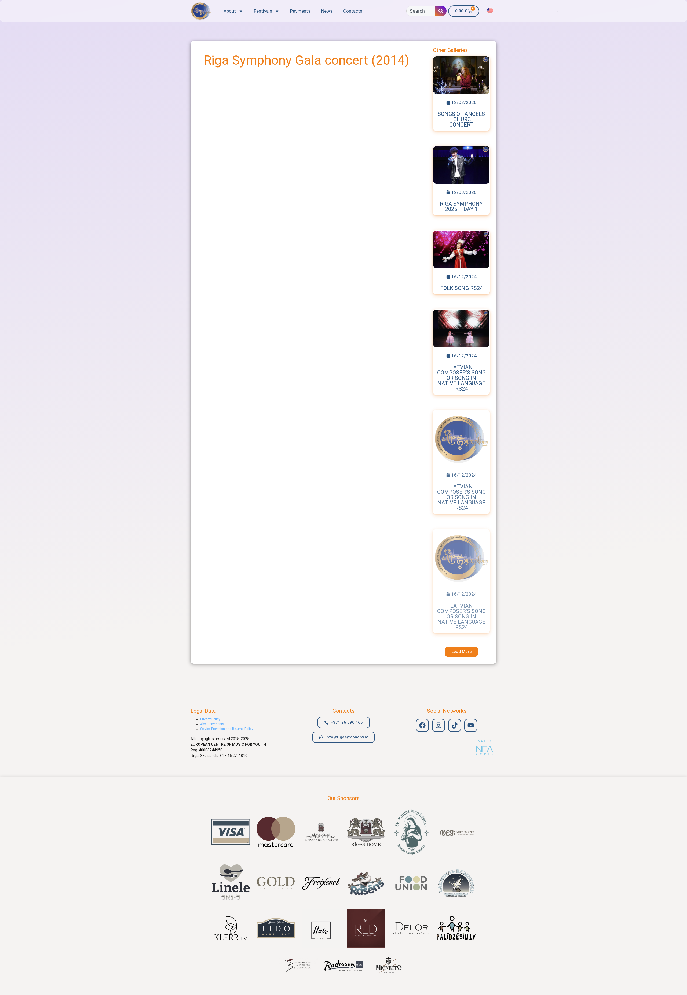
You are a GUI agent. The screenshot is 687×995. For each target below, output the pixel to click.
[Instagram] (438, 725)
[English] (490, 10)
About (230, 11)
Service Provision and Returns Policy (226, 729)
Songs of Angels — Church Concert (461, 119)
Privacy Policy (210, 719)
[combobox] (420, 11)
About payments (212, 724)
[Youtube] (470, 725)
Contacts (352, 11)
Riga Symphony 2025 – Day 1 (461, 206)
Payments (300, 11)
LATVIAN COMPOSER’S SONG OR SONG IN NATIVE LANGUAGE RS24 (461, 378)
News (326, 11)
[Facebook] (422, 725)
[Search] (441, 11)
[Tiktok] (454, 725)
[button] (461, 652)
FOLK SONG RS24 (461, 288)
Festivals (263, 11)
